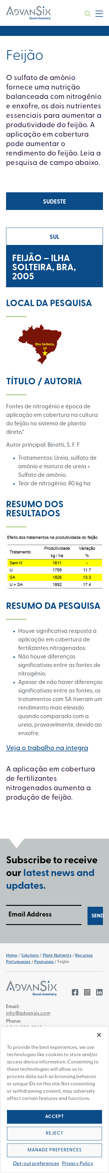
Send (97, 916)
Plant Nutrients (57, 955)
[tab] (54, 201)
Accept (54, 1117)
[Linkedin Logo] (99, 992)
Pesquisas (44, 962)
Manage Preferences (55, 1150)
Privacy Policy (77, 1163)
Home (12, 955)
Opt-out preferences (36, 1163)
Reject (54, 1133)
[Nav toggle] (99, 14)
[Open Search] (88, 14)
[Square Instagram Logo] (87, 992)
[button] (99, 1035)
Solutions (30, 955)
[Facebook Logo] (75, 992)
